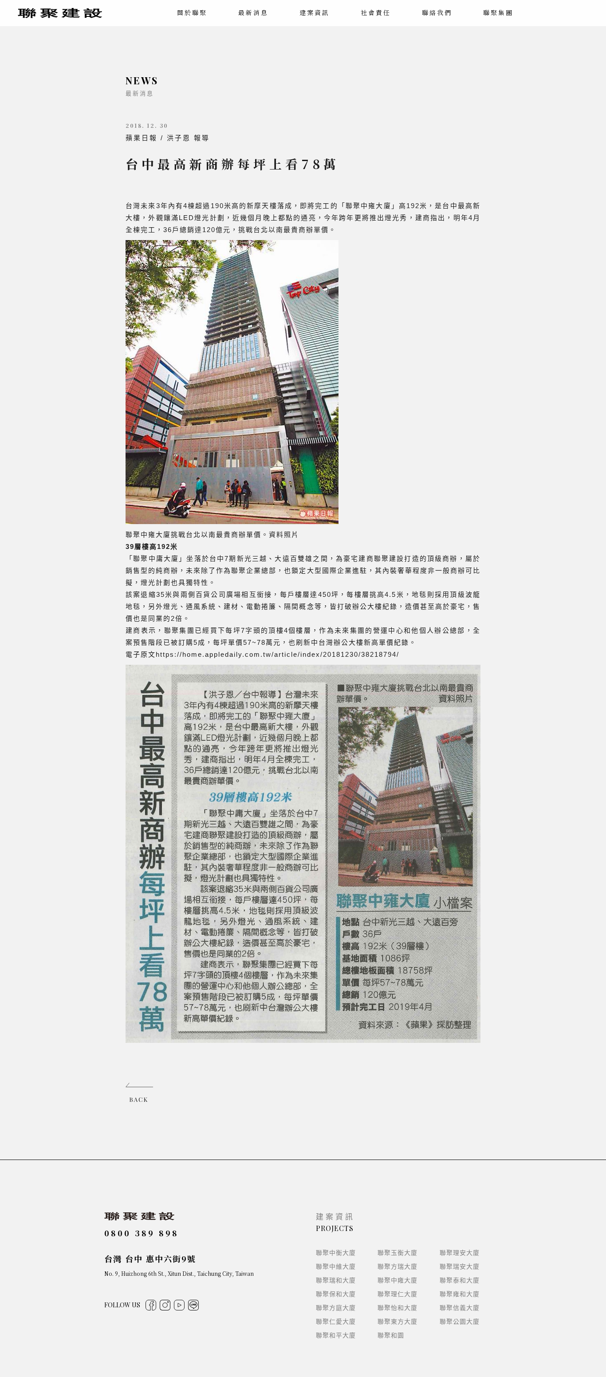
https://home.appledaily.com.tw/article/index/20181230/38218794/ (277, 654)
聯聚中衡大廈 (336, 1252)
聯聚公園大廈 (460, 1321)
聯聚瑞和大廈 (336, 1280)
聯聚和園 (391, 1335)
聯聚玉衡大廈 (397, 1252)
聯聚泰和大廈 (460, 1280)
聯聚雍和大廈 (460, 1294)
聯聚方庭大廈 (336, 1307)
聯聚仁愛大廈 (336, 1321)
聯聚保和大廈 (336, 1294)
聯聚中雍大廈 (397, 1280)
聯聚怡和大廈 (397, 1307)
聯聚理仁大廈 (397, 1294)
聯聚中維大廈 (336, 1266)
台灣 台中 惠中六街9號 (150, 1258)
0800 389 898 (141, 1233)
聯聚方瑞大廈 (397, 1266)
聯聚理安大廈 (460, 1252)
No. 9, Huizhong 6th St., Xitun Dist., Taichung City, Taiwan (179, 1273)
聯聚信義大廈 (460, 1307)
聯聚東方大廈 (397, 1321)
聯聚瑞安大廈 (460, 1266)
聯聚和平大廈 (336, 1335)
